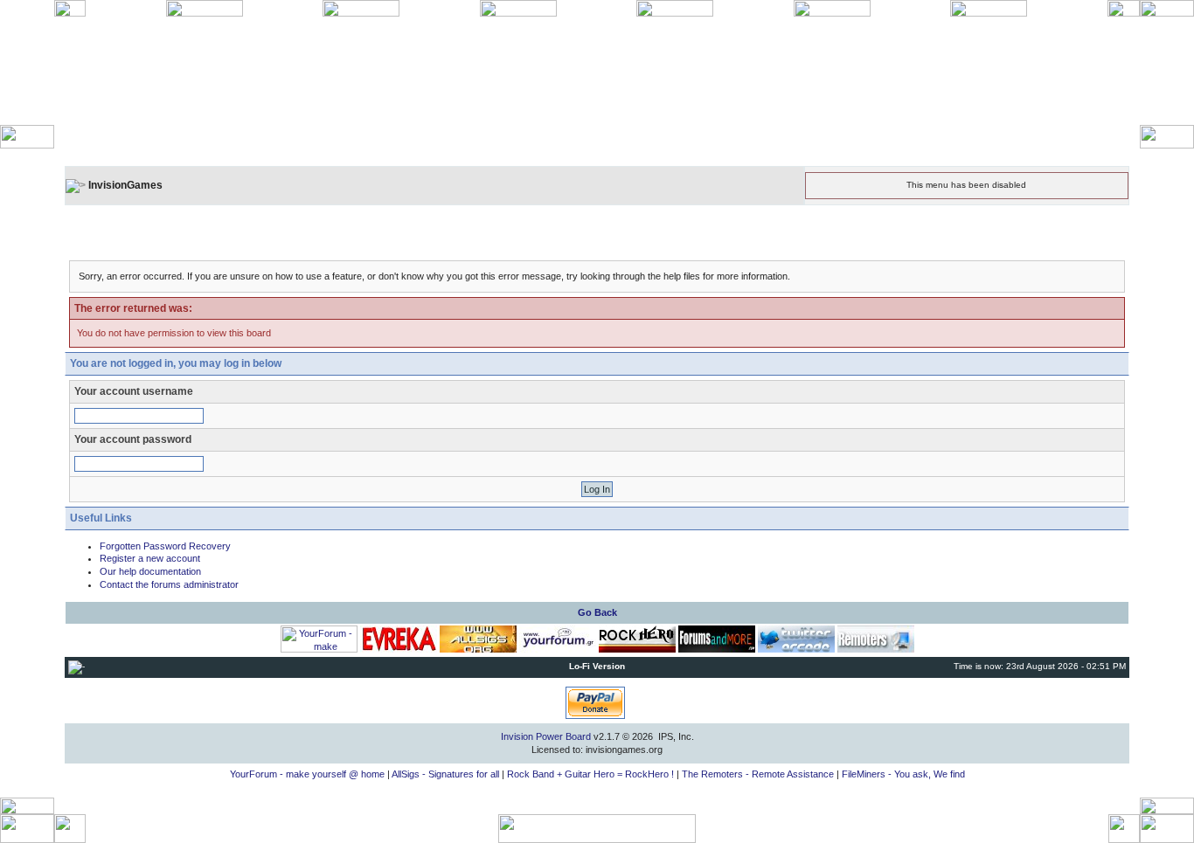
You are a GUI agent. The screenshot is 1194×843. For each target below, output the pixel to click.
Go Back (597, 612)
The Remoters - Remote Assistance (758, 774)
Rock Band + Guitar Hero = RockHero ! (590, 774)
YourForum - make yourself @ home (307, 774)
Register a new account (150, 558)
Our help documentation (150, 571)
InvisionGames (125, 185)
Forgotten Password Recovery (165, 546)
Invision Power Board (546, 736)
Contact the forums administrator (169, 584)
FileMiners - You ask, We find (903, 774)
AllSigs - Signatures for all (445, 774)
